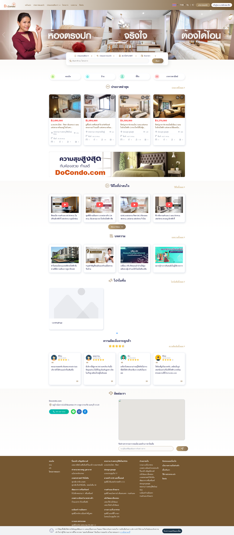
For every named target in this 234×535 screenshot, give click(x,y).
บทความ (74, 5)
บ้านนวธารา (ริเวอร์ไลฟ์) (80, 502)
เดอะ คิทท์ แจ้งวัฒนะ (111, 505)
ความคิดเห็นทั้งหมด (176, 346)
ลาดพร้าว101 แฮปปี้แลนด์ (114, 478)
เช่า (50, 468)
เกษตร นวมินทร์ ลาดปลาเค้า (82, 498)
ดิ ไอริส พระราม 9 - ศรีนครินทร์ (82, 493)
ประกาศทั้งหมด (177, 87)
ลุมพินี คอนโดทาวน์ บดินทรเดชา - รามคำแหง (119, 493)
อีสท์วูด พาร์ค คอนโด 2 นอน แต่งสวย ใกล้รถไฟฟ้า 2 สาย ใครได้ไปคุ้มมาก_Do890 (134, 126)
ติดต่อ (81, 5)
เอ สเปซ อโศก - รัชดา (111, 465)
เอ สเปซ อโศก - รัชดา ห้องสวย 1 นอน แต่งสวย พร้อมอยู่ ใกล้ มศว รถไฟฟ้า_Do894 (65, 126)
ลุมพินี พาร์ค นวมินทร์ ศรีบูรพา (82, 513)
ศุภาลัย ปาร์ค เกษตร (78, 482)
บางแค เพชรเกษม (79, 521)
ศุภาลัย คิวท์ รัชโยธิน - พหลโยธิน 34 (84, 485)
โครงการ (65, 5)
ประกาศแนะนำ (38, 5)
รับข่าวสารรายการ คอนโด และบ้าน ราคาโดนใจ (136, 444)
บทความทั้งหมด (177, 237)
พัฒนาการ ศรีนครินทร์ (80, 489)
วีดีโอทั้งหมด (178, 187)
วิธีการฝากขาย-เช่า (169, 474)
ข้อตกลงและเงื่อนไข (169, 461)
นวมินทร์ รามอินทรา (79, 509)
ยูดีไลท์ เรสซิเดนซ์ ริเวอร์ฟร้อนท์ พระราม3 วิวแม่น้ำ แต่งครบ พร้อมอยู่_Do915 (98, 126)
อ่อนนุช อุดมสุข (110, 469)
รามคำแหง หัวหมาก (111, 489)
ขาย (50, 465)
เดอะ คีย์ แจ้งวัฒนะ (111, 502)
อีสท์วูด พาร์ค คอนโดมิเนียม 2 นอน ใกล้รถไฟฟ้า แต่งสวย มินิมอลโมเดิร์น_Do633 (168, 126)
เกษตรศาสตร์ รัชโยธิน (80, 478)
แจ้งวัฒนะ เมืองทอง (111, 498)
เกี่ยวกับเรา (166, 470)
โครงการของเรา (54, 472)
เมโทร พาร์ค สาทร (78, 473)
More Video (115, 227)
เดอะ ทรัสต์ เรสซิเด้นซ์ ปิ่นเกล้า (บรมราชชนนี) (87, 465)
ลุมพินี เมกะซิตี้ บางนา (111, 513)
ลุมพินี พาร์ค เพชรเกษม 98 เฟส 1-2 (84, 525)
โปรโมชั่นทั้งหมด (177, 282)
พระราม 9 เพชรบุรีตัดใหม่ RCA (115, 461)
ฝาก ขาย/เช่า (203, 5)
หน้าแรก (28, 5)
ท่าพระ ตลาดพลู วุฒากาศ (82, 469)
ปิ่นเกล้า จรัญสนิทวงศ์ (80, 461)
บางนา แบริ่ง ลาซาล (112, 509)
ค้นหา (158, 61)
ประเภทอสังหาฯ (53, 5)
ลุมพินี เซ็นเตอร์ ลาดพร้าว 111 (114, 482)
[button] (230, 34)
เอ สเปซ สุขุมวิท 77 (110, 473)
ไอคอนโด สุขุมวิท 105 (111, 516)
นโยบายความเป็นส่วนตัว (170, 465)
